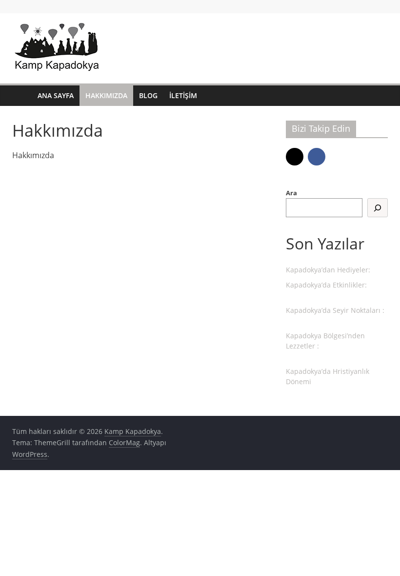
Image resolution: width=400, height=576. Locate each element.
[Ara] (377, 207)
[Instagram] (294, 156)
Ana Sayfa (56, 95)
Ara (291, 192)
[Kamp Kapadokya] (22, 96)
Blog (148, 95)
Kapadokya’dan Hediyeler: (328, 269)
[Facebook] (316, 156)
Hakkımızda (106, 95)
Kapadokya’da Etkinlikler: (326, 284)
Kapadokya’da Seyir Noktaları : (335, 310)
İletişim (183, 95)
